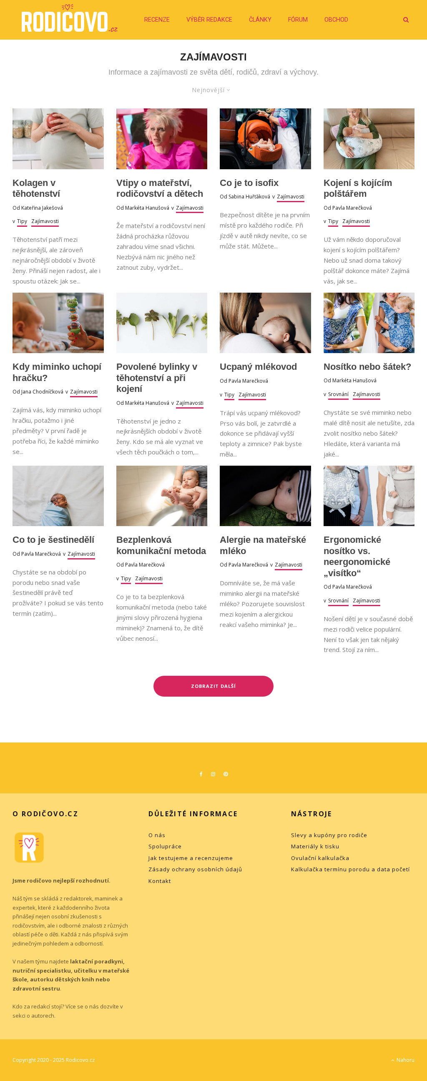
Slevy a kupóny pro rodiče (329, 835)
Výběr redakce (209, 19)
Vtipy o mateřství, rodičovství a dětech (159, 188)
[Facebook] (201, 774)
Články (260, 19)
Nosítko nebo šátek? (367, 366)
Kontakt (159, 881)
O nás (157, 835)
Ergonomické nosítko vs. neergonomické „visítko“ (357, 556)
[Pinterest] (225, 774)
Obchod (336, 19)
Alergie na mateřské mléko (263, 545)
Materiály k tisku (315, 846)
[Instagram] (213, 774)
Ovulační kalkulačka (320, 858)
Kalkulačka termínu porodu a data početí (350, 869)
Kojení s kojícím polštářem (358, 188)
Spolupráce (165, 846)
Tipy (22, 221)
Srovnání (338, 394)
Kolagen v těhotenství (36, 188)
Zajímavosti (45, 221)
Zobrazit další (213, 686)
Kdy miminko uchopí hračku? (57, 372)
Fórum (298, 19)
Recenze (157, 19)
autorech (42, 1015)
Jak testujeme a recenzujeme (190, 858)
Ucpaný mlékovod (258, 366)
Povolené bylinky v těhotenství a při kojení (156, 377)
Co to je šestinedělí (53, 539)
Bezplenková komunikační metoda (161, 545)
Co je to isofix (249, 183)
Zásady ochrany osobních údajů (195, 869)
